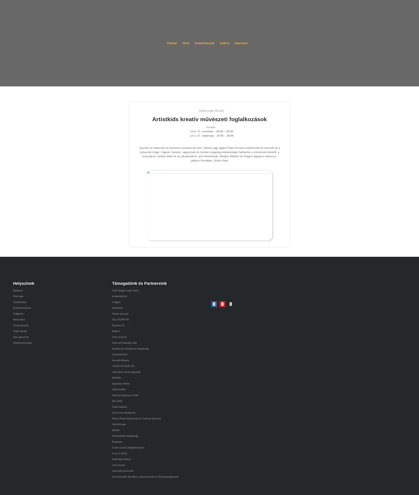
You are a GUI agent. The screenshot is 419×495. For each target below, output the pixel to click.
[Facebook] (214, 304)
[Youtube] (222, 304)
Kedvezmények (204, 43)
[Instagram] (231, 304)
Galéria (224, 43)
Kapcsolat (241, 43)
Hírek (185, 43)
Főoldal (172, 43)
